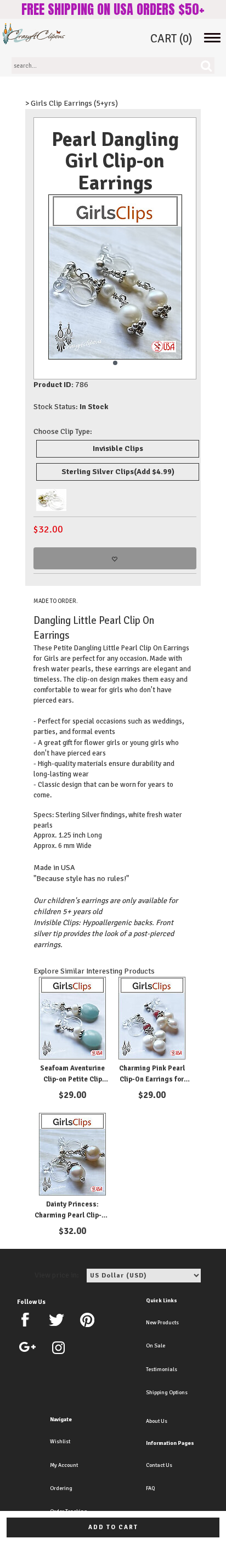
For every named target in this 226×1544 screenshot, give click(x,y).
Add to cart (113, 1527)
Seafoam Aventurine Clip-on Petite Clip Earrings (72, 1079)
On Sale (155, 1345)
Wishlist (60, 1441)
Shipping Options (167, 1392)
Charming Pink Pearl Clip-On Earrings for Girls (152, 1079)
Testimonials (161, 1369)
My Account (64, 1465)
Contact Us (159, 1465)
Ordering (61, 1488)
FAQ (150, 1488)
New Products (162, 1322)
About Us (156, 1421)
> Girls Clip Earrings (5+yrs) (71, 103)
